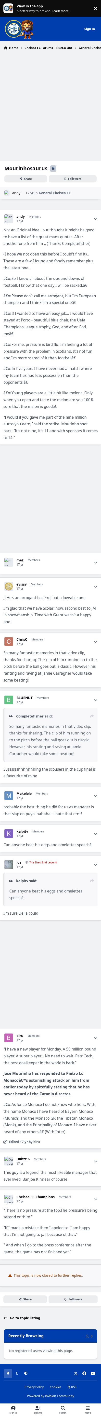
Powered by (50, 1396)
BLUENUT (24, 698)
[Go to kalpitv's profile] (8, 833)
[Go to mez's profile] (8, 562)
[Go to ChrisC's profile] (8, 641)
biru (19, 1036)
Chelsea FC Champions (35, 1197)
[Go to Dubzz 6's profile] (8, 1161)
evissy (21, 584)
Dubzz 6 (23, 1159)
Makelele (24, 793)
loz (18, 862)
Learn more (9, 8)
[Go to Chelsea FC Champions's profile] (8, 1199)
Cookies (55, 1387)
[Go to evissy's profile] (8, 586)
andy (16, 193)
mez (20, 560)
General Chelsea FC (55, 193)
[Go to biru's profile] (8, 1038)
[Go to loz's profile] (8, 864)
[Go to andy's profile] (7, 193)
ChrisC (21, 639)
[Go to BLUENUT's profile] (8, 700)
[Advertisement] (50, 105)
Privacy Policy (34, 1387)
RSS (73, 1387)
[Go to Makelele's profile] (8, 795)
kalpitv (22, 831)
